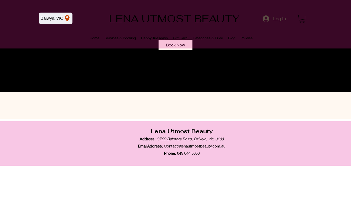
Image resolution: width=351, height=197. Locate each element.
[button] (302, 19)
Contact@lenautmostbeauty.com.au (194, 146)
